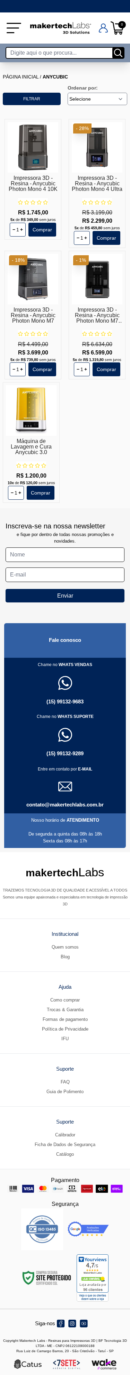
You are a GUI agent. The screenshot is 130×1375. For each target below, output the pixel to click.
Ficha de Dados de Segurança (65, 1144)
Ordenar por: (83, 88)
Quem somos (65, 947)
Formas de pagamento (65, 1019)
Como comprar (65, 1000)
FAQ (65, 1082)
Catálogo (65, 1154)
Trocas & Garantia (65, 1009)
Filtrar (31, 98)
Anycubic (55, 77)
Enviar (65, 596)
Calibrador (65, 1134)
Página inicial (20, 77)
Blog (65, 956)
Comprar (42, 229)
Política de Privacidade (65, 1029)
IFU (65, 1038)
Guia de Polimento (65, 1091)
